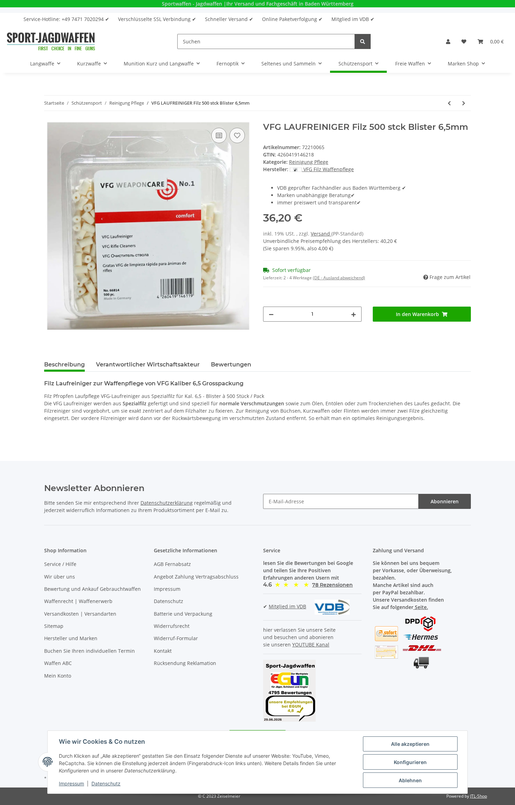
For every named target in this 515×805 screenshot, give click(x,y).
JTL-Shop (478, 796)
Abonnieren (445, 501)
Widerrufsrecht (172, 626)
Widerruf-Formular (176, 638)
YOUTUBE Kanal (310, 644)
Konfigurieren (410, 762)
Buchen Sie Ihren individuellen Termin (89, 651)
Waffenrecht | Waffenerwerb (78, 601)
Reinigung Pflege (308, 162)
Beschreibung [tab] (64, 364)
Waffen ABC (58, 663)
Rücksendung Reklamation (185, 663)
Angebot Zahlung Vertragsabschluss (196, 576)
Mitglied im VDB (287, 606)
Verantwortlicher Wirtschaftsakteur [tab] (148, 364)
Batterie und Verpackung (183, 613)
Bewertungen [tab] (231, 364)
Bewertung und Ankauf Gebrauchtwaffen (92, 589)
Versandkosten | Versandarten (80, 613)
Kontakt (163, 651)
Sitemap (53, 626)
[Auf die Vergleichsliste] (219, 135)
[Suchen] (363, 41)
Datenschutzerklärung (166, 502)
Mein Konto (57, 675)
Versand (321, 233)
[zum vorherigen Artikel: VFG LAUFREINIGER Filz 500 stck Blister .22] (449, 103)
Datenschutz (168, 601)
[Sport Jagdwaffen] (51, 41)
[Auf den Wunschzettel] (237, 135)
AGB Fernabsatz (172, 564)
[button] (448, 41)
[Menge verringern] (271, 314)
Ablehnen (410, 780)
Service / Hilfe (60, 564)
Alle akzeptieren (410, 744)
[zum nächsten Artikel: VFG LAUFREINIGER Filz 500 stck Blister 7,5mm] (463, 103)
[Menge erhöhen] (353, 314)
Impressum (167, 589)
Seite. (420, 607)
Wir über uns (59, 576)
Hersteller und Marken (70, 638)
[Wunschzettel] (464, 41)
